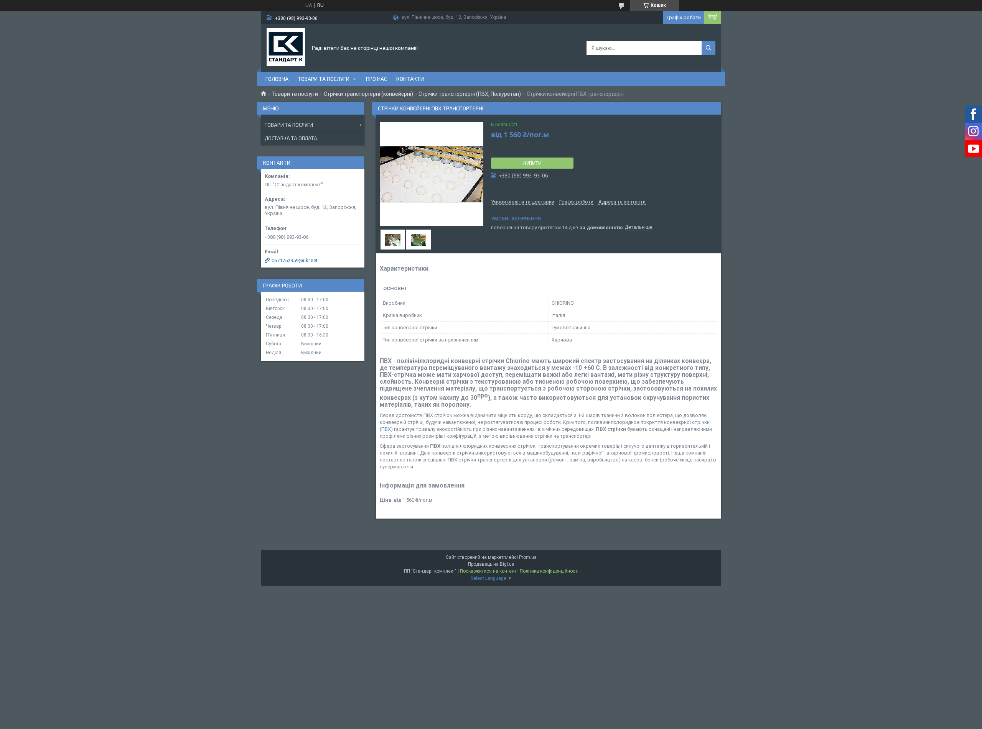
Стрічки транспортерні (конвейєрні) (368, 94)
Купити (532, 163)
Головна (276, 79)
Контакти (410, 79)
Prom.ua (528, 557)
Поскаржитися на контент (488, 571)
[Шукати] (708, 48)
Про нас (376, 79)
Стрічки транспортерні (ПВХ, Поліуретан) (470, 94)
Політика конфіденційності (549, 571)
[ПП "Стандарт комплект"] (286, 47)
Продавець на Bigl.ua (491, 564)
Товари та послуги (323, 79)
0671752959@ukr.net (295, 260)
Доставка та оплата (291, 138)
